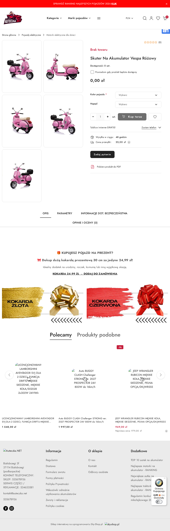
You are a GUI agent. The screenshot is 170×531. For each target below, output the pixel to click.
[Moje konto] (151, 18)
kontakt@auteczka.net (15, 493)
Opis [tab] (46, 213)
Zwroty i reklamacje (57, 500)
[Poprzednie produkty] (9, 375)
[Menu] (165, 479)
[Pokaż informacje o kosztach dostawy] (129, 142)
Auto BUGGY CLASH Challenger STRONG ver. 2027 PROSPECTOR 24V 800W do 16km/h (83, 420)
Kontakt (92, 466)
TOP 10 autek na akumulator (147, 460)
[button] (54, 18)
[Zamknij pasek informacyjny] (166, 3)
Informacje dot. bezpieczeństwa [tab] (104, 213)
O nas (91, 460)
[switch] (159, 502)
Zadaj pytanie (102, 154)
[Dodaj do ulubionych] (154, 116)
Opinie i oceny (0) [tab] (85, 223)
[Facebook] (5, 508)
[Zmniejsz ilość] (92, 116)
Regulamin (52, 460)
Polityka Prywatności (57, 484)
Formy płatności (55, 478)
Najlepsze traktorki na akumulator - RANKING (144, 488)
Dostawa (50, 466)
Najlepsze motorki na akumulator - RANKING (144, 468)
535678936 (10, 499)
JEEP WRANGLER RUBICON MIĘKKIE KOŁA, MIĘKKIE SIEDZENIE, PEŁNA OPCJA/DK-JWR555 (140, 420)
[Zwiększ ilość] (107, 116)
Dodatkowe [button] (139, 451)
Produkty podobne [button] (98, 335)
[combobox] (138, 95)
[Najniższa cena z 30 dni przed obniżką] (166, 431)
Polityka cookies (55, 506)
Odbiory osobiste (98, 472)
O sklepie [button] (95, 451)
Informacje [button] (53, 451)
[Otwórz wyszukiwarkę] (144, 18)
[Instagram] (11, 508)
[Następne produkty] (161, 375)
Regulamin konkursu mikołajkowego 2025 (143, 498)
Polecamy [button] (61, 335)
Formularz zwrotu (55, 472)
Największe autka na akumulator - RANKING (144, 478)
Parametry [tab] (64, 213)
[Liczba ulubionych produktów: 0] (158, 18)
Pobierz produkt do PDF (109, 166)
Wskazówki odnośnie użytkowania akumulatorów (61, 492)
